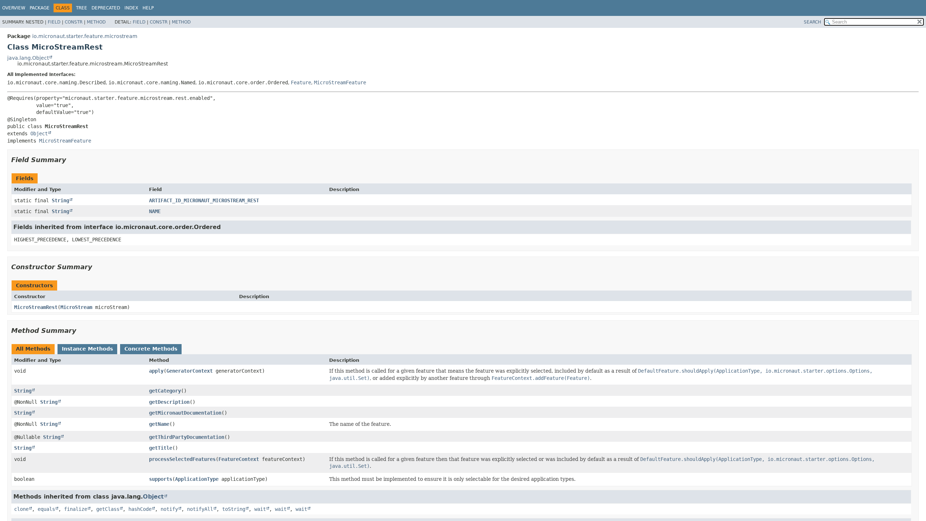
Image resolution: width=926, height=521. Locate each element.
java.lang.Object (28, 58)
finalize (75, 509)
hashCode (140, 509)
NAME (155, 211)
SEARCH (812, 22)
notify (169, 509)
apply (156, 371)
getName (159, 424)
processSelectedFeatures (182, 459)
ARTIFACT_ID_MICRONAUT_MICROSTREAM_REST (204, 200)
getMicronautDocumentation (185, 413)
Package (40, 7)
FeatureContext (238, 459)
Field (54, 22)
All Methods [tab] (33, 349)
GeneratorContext (189, 371)
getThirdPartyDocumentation (186, 437)
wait (260, 509)
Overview (13, 7)
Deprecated (106, 7)
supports (160, 479)
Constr (73, 22)
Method (96, 22)
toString (233, 509)
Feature (301, 82)
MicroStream (76, 307)
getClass (107, 509)
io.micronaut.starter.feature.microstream (84, 36)
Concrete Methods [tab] (150, 349)
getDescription (169, 402)
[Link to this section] (71, 160)
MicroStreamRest (36, 307)
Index (131, 7)
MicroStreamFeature (340, 82)
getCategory (165, 391)
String (60, 200)
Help (148, 7)
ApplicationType (196, 479)
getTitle (160, 448)
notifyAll (200, 509)
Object (39, 133)
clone (21, 509)
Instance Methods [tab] (87, 349)
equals (46, 509)
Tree (81, 7)
